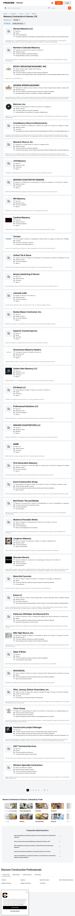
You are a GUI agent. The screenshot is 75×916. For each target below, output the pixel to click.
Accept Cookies (14, 907)
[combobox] (59, 8)
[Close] (26, 892)
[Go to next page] (47, 790)
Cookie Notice (21, 904)
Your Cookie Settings (15, 911)
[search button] (69, 8)
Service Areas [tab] (38, 874)
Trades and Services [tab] (27, 874)
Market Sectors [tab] (16, 874)
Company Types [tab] (6, 874)
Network (19, 3)
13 (44, 790)
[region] (15, 902)
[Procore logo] (9, 3)
